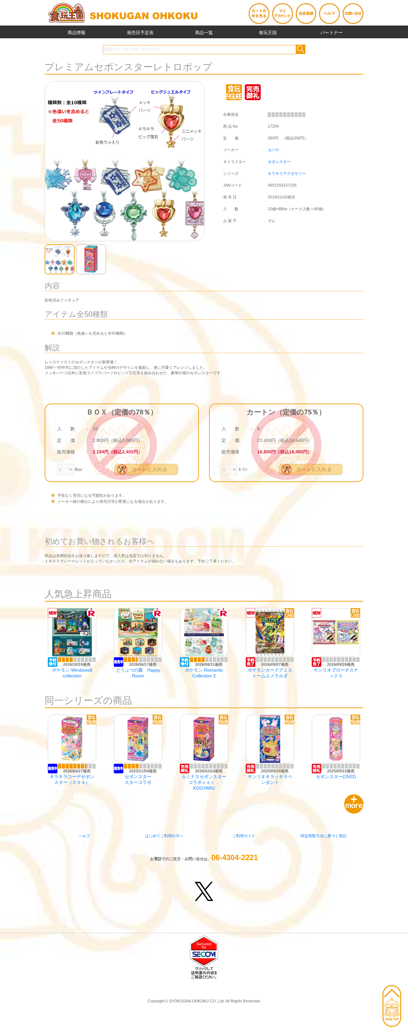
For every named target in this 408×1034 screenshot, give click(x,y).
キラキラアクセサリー (287, 173)
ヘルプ (84, 836)
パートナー (331, 32)
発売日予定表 (140, 32)
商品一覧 (204, 32)
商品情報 (76, 32)
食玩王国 (268, 32)
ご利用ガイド (243, 836)
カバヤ (273, 150)
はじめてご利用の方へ (164, 836)
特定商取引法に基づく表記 (323, 836)
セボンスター (279, 162)
